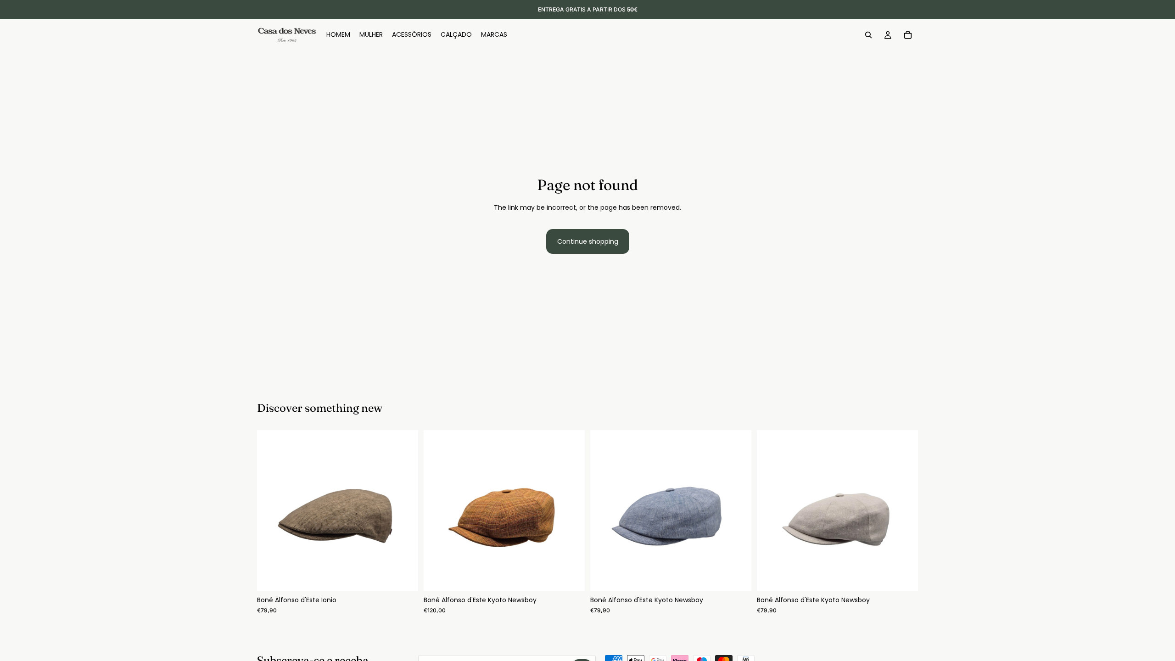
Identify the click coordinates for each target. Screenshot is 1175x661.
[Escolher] (404, 577)
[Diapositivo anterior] (271, 511)
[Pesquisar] (868, 35)
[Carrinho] (908, 35)
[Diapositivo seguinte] (404, 511)
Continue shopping (587, 241)
